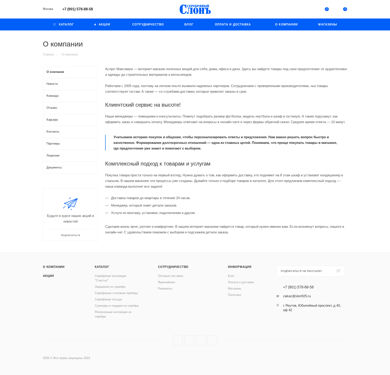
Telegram (189, 340)
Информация (239, 267)
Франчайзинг (166, 282)
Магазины (234, 288)
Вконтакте (178, 340)
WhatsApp (212, 340)
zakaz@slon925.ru (297, 296)
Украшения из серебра (110, 286)
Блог (231, 276)
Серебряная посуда (108, 299)
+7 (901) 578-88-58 (77, 9)
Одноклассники (201, 340)
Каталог (102, 267)
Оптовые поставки (170, 276)
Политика (234, 295)
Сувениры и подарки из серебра (117, 305)
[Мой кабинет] (308, 10)
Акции (48, 276)
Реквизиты (165, 288)
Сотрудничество (173, 267)
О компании (54, 267)
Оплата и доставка (241, 282)
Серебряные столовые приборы (116, 293)
